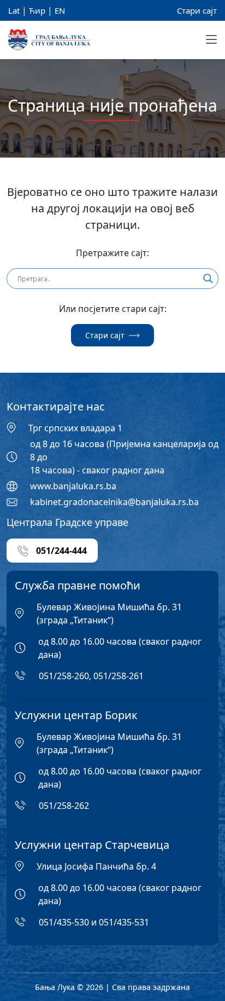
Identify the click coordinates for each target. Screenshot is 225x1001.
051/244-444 (60, 551)
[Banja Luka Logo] (49, 40)
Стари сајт (197, 10)
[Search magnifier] (208, 278)
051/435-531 (124, 922)
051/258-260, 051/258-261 (91, 676)
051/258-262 (64, 806)
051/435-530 (64, 922)
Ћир (37, 10)
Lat (14, 10)
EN (60, 10)
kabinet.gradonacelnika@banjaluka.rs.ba (114, 502)
